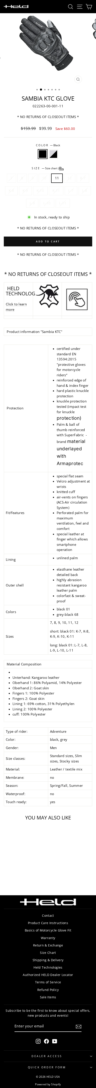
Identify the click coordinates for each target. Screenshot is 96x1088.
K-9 (25, 190)
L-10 (46, 203)
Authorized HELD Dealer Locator (48, 975)
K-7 (83, 178)
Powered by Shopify (48, 1084)
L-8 (84, 190)
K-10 (40, 190)
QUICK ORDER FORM (47, 1067)
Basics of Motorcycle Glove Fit (48, 930)
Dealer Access (46, 1056)
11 (57, 178)
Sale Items (48, 997)
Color (48, 145)
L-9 (32, 203)
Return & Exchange (48, 945)
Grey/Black (53, 154)
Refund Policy (48, 990)
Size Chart (48, 952)
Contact (48, 915)
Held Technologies (47, 967)
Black (42, 154)
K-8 (11, 190)
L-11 (62, 203)
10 (44, 178)
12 (69, 178)
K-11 (56, 190)
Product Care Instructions (48, 923)
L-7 (70, 190)
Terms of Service (48, 982)
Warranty (48, 938)
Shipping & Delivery (48, 960)
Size (45, 168)
